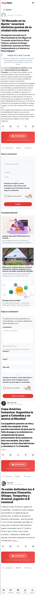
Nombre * (6, 351)
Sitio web (6, 367)
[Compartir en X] (10, 126)
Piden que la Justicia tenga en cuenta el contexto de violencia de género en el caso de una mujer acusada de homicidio (17, 269)
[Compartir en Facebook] (3, 126)
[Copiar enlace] (33, 126)
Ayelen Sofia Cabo (12, 402)
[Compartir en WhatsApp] (18, 126)
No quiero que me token (11, 300)
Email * (5, 359)
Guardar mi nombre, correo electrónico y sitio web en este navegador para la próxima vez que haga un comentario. (17, 186)
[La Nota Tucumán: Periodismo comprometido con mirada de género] (6, 3)
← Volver (7, 10)
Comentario (8, 327)
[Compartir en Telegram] (25, 126)
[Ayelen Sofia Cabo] (4, 403)
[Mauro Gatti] (4, 483)
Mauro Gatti (10, 482)
